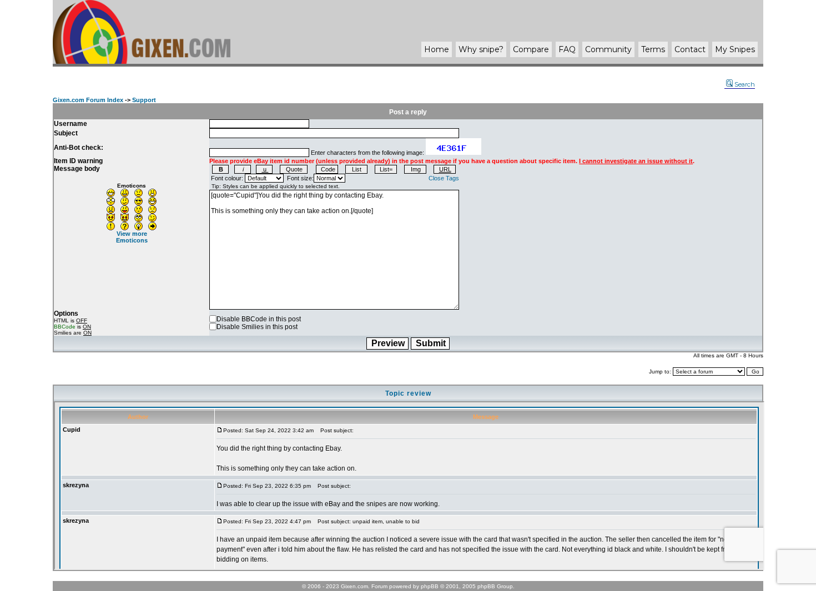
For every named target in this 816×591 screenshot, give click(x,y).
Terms (653, 49)
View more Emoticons (132, 237)
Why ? (481, 49)
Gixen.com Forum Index (88, 100)
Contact (690, 49)
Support (144, 100)
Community (608, 49)
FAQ (567, 49)
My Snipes (735, 49)
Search (744, 84)
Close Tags (444, 178)
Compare (531, 49)
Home (436, 49)
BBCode (64, 327)
